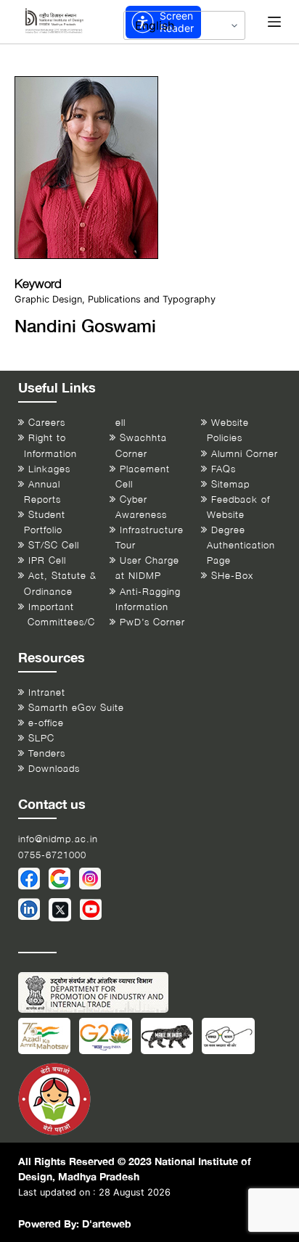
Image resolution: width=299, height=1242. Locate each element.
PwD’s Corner (152, 622)
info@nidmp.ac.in (58, 839)
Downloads (54, 768)
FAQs (223, 469)
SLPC (41, 738)
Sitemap (230, 484)
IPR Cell (47, 560)
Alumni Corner (244, 453)
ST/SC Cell (53, 545)
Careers (46, 422)
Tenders (46, 753)
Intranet (46, 692)
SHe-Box (232, 575)
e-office (46, 722)
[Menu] (274, 21)
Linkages (49, 469)
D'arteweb (106, 1223)
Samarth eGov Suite (76, 707)
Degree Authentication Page (241, 545)
